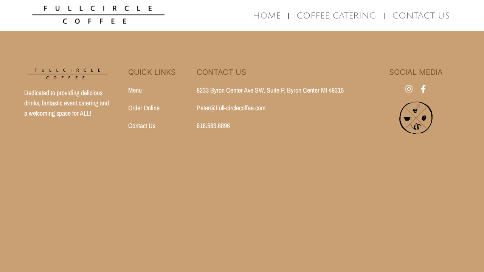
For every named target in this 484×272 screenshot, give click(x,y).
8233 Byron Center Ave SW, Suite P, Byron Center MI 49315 (270, 90)
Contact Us (421, 15)
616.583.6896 (213, 125)
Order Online (144, 108)
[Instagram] (409, 89)
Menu (135, 90)
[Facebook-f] (423, 89)
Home (267, 15)
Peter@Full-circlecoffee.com (231, 108)
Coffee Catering (336, 15)
